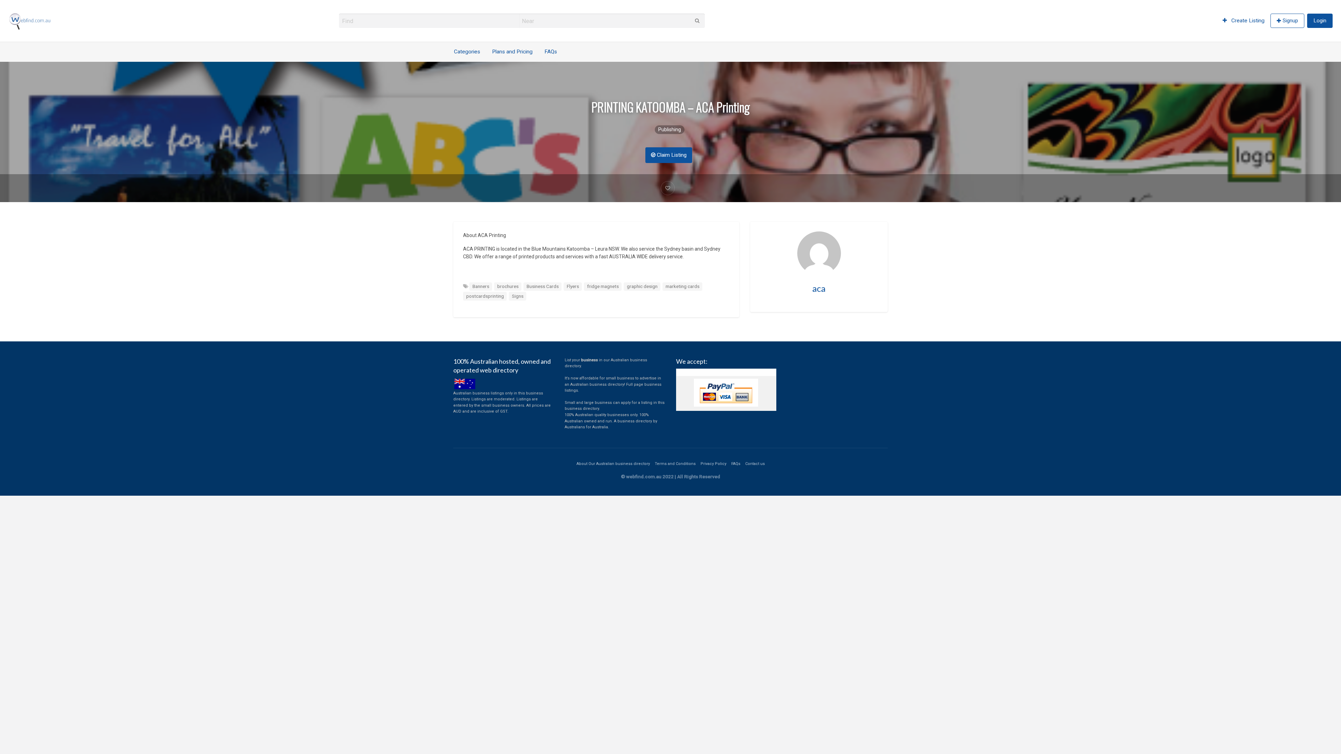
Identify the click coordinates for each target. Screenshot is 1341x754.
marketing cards (682, 286)
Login (1319, 20)
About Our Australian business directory (613, 463)
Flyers (573, 286)
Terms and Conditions (675, 463)
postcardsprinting (485, 296)
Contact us (755, 463)
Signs (517, 296)
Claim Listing (671, 155)
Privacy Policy (713, 463)
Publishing (669, 129)
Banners (480, 286)
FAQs (550, 52)
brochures (508, 286)
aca (819, 288)
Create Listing (1247, 20)
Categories (467, 52)
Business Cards (543, 286)
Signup (1290, 20)
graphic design (642, 286)
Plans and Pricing (512, 52)
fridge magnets (603, 286)
